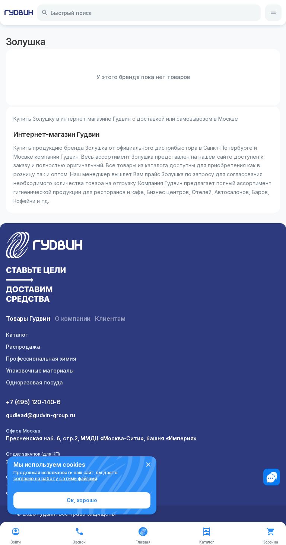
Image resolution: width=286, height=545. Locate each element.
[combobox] (149, 12)
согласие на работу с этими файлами (55, 478)
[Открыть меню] (273, 12)
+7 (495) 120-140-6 (33, 402)
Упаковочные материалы (40, 370)
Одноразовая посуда (34, 382)
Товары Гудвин (28, 318)
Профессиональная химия (41, 358)
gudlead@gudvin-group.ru (40, 415)
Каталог (17, 335)
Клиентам (110, 318)
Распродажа (23, 346)
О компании (72, 318)
